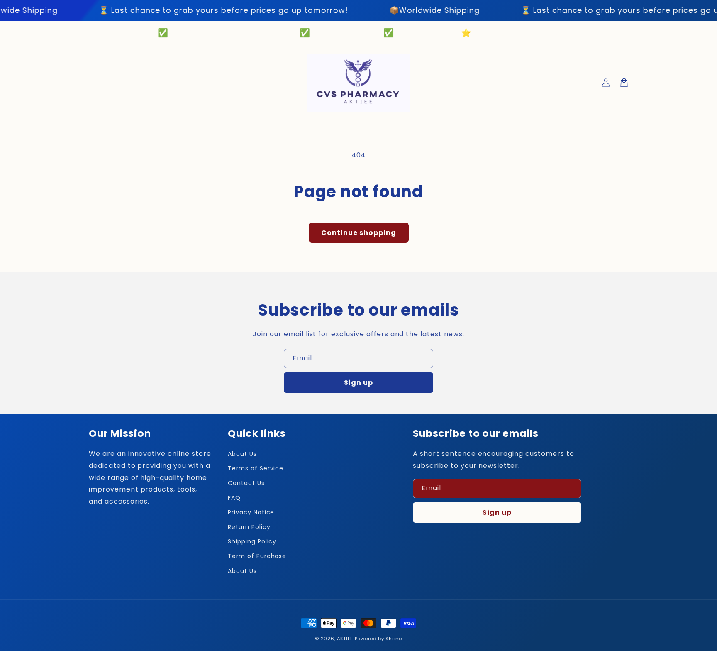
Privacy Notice (251, 512)
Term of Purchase (257, 556)
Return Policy (249, 527)
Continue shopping (358, 232)
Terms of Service (255, 468)
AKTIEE (345, 638)
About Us (242, 454)
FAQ (234, 498)
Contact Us (246, 483)
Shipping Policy (252, 541)
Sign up (358, 382)
